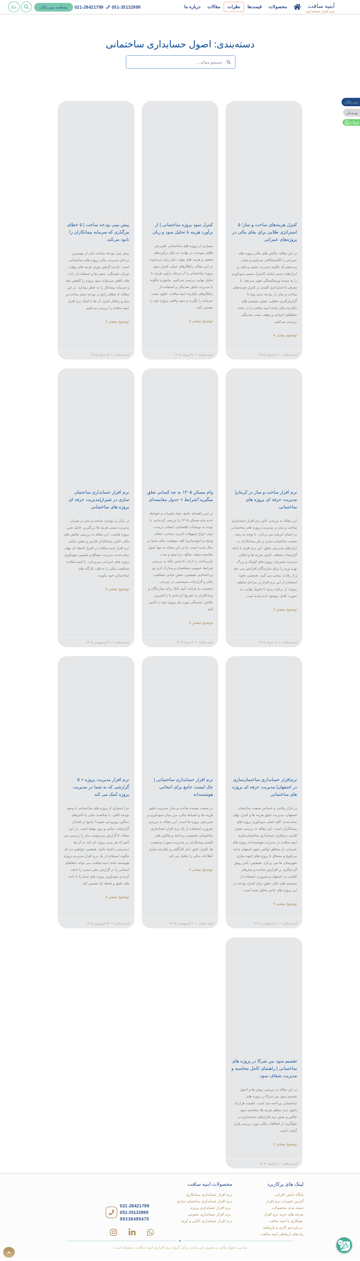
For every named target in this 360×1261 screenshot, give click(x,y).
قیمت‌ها (254, 6)
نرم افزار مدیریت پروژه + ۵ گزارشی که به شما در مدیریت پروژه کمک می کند (101, 787)
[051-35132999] (108, 7)
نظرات (233, 6)
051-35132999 (126, 7)
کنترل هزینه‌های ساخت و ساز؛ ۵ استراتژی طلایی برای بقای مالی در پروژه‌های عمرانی (264, 232)
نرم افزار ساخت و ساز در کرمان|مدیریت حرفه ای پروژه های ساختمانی (266, 499)
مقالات (213, 6)
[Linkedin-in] (132, 1232)
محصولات (278, 6)
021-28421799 (89, 7)
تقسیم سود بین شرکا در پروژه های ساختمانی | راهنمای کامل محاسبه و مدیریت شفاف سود (264, 1068)
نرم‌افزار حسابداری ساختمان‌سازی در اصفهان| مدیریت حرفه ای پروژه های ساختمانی (264, 787)
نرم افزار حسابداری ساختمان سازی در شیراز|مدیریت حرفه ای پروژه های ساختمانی (99, 499)
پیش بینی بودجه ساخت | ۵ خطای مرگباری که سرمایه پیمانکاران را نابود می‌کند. (98, 232)
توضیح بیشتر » (285, 335)
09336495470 (134, 1219)
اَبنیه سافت (321, 6)
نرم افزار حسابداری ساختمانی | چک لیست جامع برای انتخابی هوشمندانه (183, 787)
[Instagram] (114, 1232)
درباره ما (192, 6)
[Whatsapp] (150, 1232)
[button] (26, 6)
